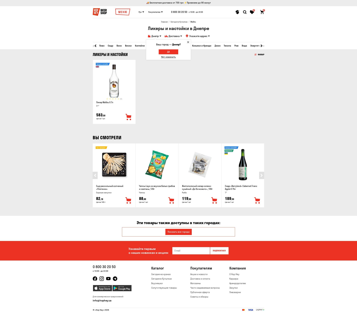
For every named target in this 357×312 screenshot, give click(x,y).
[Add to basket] (128, 200)
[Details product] (114, 81)
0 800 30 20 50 (179, 12)
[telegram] (115, 278)
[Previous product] (95, 175)
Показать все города (179, 231)
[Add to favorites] (128, 117)
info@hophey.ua (102, 300)
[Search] (245, 12)
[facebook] (95, 278)
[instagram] (101, 278)
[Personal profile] (237, 12)
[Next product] (261, 175)
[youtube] (108, 278)
